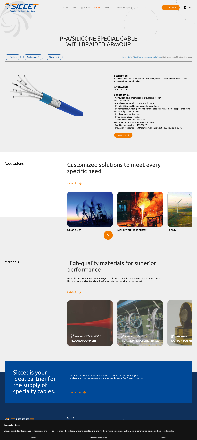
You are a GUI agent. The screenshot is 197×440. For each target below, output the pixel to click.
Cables (130, 57)
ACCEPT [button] (163, 437)
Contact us (75, 392)
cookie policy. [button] (168, 431)
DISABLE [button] (33, 437)
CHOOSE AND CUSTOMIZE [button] (98, 437)
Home (124, 57)
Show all (71, 183)
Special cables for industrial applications (147, 57)
